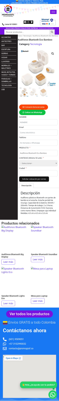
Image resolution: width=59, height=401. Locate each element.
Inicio (20, 36)
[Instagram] (28, 22)
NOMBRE (22, 117)
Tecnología (27, 36)
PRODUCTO (23, 147)
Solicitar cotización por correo (34, 179)
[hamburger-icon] (53, 12)
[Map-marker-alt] (31, 22)
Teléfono (22, 137)
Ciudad (22, 168)
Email (21, 127)
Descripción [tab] (26, 185)
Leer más (8, 261)
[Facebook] (25, 22)
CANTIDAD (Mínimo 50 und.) (30, 158)
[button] (52, 53)
